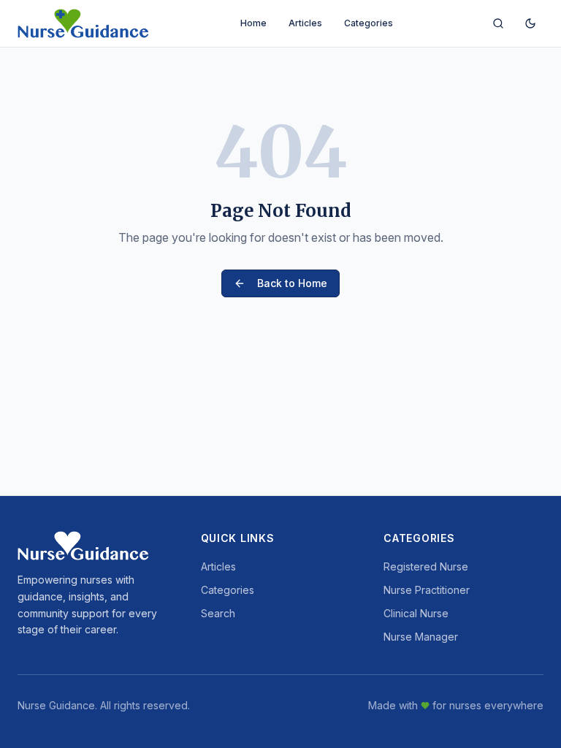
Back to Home (292, 283)
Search (218, 613)
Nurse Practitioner (426, 590)
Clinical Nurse (416, 613)
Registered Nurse (425, 566)
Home (253, 23)
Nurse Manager (420, 636)
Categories (368, 23)
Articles (305, 23)
